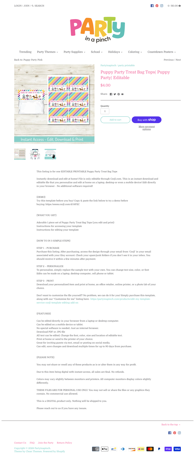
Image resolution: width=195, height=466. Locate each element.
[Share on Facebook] (111, 93)
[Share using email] (122, 93)
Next (178, 59)
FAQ (32, 442)
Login (18, 5)
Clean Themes (34, 451)
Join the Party (45, 442)
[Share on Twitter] (115, 93)
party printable (126, 65)
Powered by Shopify (54, 451)
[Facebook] (152, 6)
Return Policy (64, 442)
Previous (169, 59)
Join (26, 5)
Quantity (105, 106)
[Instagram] (161, 6)
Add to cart (115, 120)
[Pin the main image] (118, 93)
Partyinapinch (108, 65)
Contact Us (20, 442)
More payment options (147, 127)
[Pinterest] (157, 6)
